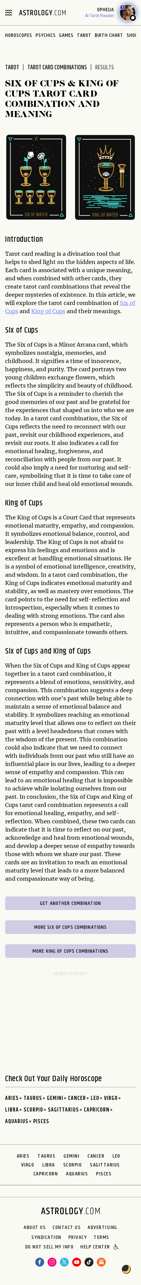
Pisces (41, 1121)
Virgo (111, 1098)
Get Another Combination (70, 903)
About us (35, 1228)
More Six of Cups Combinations (70, 927)
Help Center (95, 1247)
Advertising (102, 1228)
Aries (12, 1098)
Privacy (77, 1237)
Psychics (46, 35)
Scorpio (33, 1110)
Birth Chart (109, 35)
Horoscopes (18, 35)
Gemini (55, 1098)
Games (66, 35)
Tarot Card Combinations (57, 67)
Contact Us (67, 1228)
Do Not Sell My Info (49, 1247)
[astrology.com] (42, 13)
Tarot (84, 35)
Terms (102, 1237)
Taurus (33, 1098)
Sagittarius (63, 1110)
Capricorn (97, 1110)
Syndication (46, 1237)
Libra (12, 1110)
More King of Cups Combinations (70, 951)
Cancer (77, 1098)
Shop (132, 35)
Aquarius (16, 1121)
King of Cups (48, 311)
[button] (116, 1247)
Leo (95, 1098)
